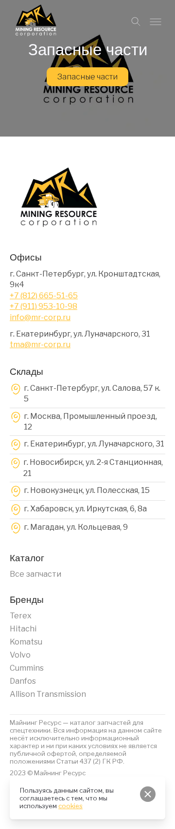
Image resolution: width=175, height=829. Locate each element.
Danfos (23, 681)
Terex (21, 615)
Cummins (27, 668)
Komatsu (26, 641)
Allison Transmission (48, 694)
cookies (70, 806)
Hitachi (23, 628)
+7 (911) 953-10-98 (43, 306)
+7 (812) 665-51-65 (44, 295)
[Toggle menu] (155, 21)
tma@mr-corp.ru (40, 344)
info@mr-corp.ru (40, 317)
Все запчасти (35, 574)
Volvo (20, 655)
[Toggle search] (136, 21)
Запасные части (87, 76)
